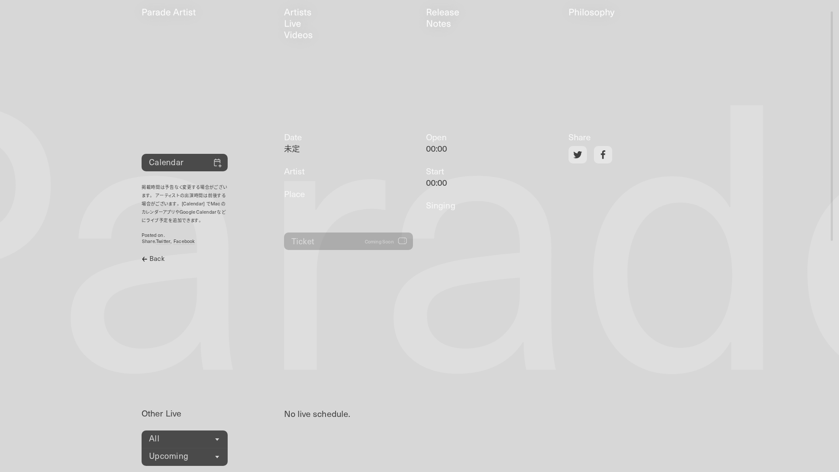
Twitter (163, 241)
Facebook (184, 241)
